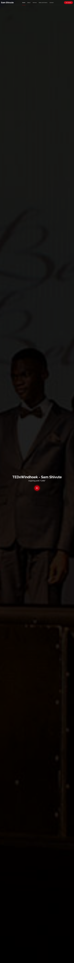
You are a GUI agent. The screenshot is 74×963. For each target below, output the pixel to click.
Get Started (68, 2)
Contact (52, 2)
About (28, 2)
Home (23, 2)
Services (35, 2)
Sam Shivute (7, 2)
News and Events (43, 2)
